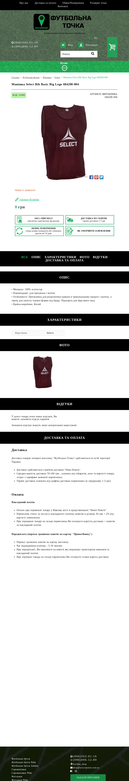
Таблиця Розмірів (29, 199)
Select (50, 333)
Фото (85, 257)
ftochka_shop (80, 764)
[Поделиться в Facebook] (91, 177)
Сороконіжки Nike (22, 773)
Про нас (23, 3)
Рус (96, 38)
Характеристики (60, 257)
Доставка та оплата (45, 3)
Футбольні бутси (21, 759)
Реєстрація (91, 45)
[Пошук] (92, 54)
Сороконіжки (19, 769)
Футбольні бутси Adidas (25, 766)
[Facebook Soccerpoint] (71, 771)
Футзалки (17, 776)
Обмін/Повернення (73, 3)
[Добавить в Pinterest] (96, 177)
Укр (90, 38)
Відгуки (100, 257)
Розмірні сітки (98, 3)
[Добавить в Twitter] (101, 177)
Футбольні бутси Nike (24, 762)
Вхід (70, 45)
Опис (36, 257)
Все (24, 257)
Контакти (63, 6)
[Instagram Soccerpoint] (75, 771)
